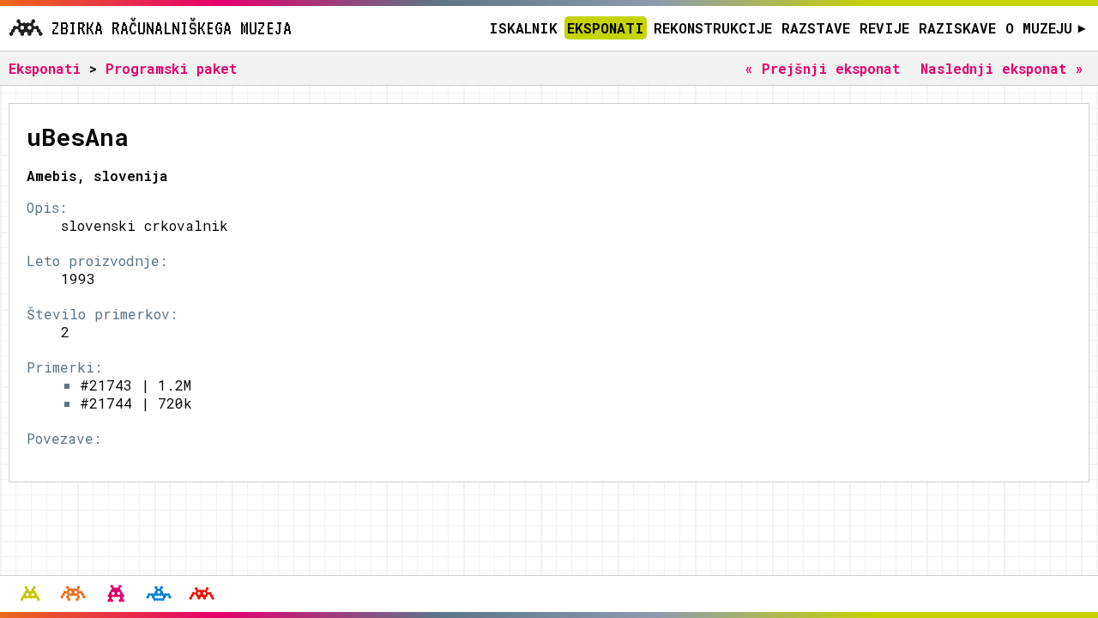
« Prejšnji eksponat (822, 68)
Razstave (815, 28)
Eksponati (605, 28)
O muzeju (1045, 28)
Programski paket (171, 68)
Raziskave (957, 28)
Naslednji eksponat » (1001, 68)
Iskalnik (523, 28)
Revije (884, 28)
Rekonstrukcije (713, 28)
